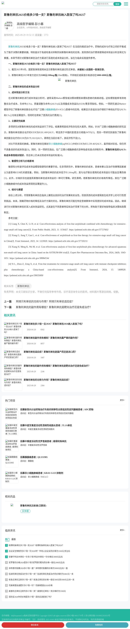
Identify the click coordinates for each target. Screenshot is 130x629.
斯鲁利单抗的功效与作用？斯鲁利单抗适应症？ (47, 380)
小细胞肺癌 (49, 109)
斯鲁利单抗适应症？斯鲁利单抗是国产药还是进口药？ (50, 352)
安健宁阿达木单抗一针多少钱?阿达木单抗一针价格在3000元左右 (36, 557)
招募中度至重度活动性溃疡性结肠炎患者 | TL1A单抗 (46, 425)
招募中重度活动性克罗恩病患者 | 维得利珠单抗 (43, 441)
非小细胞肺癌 (55, 144)
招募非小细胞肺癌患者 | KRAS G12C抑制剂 (41, 473)
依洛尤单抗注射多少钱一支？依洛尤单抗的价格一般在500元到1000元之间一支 (41, 580)
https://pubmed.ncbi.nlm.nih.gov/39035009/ (23, 275)
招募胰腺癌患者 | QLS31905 (34, 457)
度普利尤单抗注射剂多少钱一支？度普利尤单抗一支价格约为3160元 (37, 591)
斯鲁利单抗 (14, 46)
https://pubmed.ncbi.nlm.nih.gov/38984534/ (29, 258)
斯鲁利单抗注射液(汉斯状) (33, 505)
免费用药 (99, 625)
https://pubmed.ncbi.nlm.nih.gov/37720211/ (68, 241)
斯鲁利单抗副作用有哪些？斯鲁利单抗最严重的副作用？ (51, 338)
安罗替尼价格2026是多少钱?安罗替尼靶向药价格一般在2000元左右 (37, 562)
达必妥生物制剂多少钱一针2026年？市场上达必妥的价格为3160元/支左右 (39, 551)
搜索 (117, 4)
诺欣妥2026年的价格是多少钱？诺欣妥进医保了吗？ (30, 597)
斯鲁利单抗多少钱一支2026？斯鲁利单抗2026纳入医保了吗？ (54, 324)
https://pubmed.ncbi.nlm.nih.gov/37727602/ (89, 229)
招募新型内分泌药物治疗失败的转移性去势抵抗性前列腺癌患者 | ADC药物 (56, 409)
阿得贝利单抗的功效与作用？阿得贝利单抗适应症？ (45, 301)
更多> (122, 400)
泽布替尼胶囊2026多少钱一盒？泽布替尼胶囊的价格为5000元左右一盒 (38, 568)
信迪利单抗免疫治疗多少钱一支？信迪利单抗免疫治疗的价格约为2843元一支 (41, 574)
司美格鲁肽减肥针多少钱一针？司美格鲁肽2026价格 (30, 585)
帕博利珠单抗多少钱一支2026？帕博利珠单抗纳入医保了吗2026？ (36, 545)
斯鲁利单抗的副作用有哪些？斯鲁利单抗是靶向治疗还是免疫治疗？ (54, 307)
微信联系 (35, 625)
